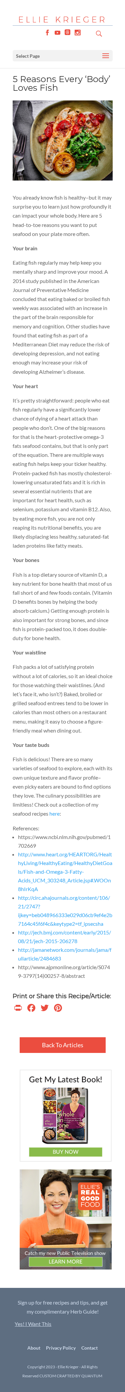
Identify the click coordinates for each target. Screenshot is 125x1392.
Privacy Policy (61, 1348)
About (33, 1348)
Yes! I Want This (33, 1324)
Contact (89, 1348)
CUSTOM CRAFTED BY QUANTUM (70, 1375)
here (54, 813)
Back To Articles (62, 1045)
